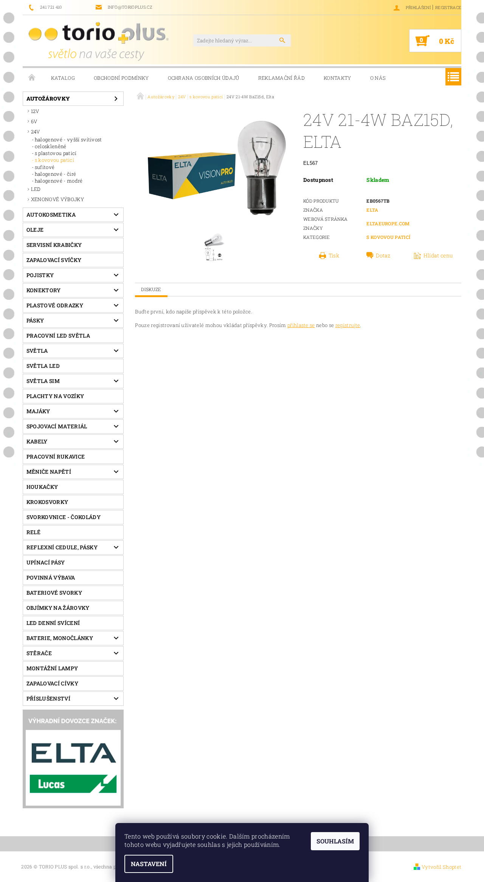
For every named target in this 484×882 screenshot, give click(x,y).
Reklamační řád (281, 77)
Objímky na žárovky (58, 607)
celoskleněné (51, 146)
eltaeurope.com (388, 223)
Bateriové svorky (54, 592)
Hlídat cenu (438, 255)
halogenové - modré (59, 181)
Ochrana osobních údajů (203, 77)
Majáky (38, 411)
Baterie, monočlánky (59, 638)
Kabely (37, 441)
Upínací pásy (45, 562)
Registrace (448, 7)
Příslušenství (48, 698)
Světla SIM (43, 380)
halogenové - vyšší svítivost (68, 139)
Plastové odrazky (54, 305)
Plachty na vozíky (55, 396)
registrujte (347, 325)
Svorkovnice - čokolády (63, 517)
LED (36, 189)
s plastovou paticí (56, 153)
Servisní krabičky (54, 244)
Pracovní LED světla (58, 335)
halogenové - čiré (55, 174)
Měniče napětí (48, 471)
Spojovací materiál (56, 426)
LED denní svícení (53, 622)
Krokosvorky (47, 501)
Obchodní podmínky (121, 77)
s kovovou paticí (54, 160)
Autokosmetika (51, 214)
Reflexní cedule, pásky (62, 547)
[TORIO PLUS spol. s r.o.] (99, 41)
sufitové (45, 167)
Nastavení (149, 864)
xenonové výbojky (57, 199)
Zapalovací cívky (52, 683)
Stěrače (39, 653)
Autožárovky (48, 98)
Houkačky (42, 486)
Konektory (43, 290)
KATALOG (63, 77)
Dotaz (383, 255)
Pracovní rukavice (55, 456)
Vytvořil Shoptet (441, 866)
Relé (33, 532)
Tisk (334, 255)
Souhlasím (335, 841)
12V (35, 111)
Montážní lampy (52, 668)
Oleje (35, 229)
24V (35, 131)
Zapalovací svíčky (53, 260)
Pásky (35, 320)
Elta (372, 210)
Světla (37, 350)
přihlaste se (301, 325)
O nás (378, 77)
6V (34, 121)
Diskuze (151, 289)
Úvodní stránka (32, 78)
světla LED (43, 365)
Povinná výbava (50, 577)
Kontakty (337, 77)
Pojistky (40, 275)
